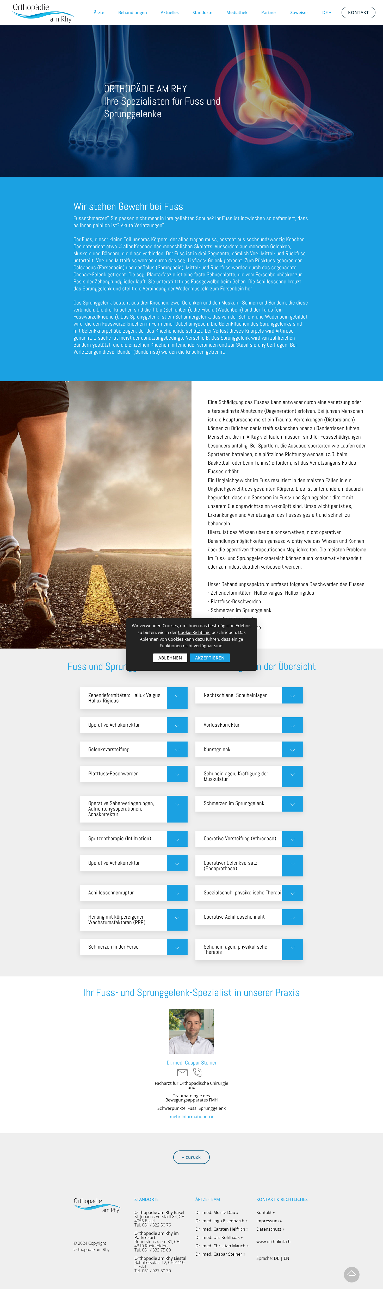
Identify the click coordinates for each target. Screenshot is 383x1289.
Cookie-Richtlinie (194, 632)
